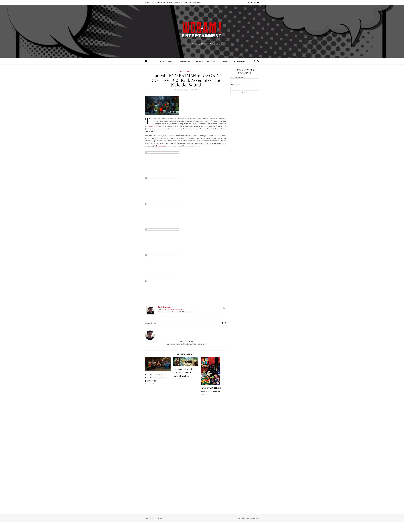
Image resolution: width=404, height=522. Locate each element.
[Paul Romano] (151, 310)
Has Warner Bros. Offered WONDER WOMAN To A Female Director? (184, 372)
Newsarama (161, 146)
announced (153, 126)
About (153, 2)
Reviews (169, 2)
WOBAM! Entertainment (176, 309)
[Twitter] (224, 308)
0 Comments (192, 90)
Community (178, 2)
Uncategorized (186, 72)
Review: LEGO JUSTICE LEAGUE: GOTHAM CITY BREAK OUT (156, 377)
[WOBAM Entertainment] (202, 29)
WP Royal (158, 518)
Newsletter (197, 2)
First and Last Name (237, 77)
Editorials (161, 2)
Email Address (235, 84)
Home (147, 2)
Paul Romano (164, 307)
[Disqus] (186, 428)
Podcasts (187, 2)
